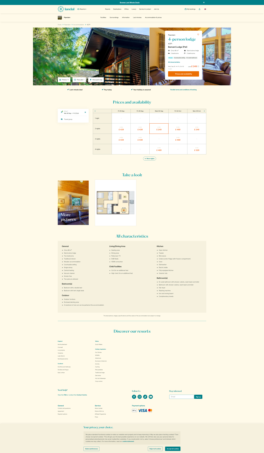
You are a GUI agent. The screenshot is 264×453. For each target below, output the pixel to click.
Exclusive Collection (101, 361)
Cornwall (60, 347)
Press (96, 417)
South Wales (98, 344)
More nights (150, 158)
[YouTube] (151, 398)
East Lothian (61, 372)
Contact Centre (82, 395)
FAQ (65, 395)
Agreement (61, 411)
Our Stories (98, 352)
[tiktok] (145, 398)
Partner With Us (99, 411)
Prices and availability (183, 74)
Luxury (134, 9)
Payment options (62, 414)
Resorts (107, 9)
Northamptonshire (63, 359)
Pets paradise (99, 369)
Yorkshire (60, 353)
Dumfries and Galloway (64, 367)
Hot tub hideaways (100, 378)
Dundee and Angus (63, 369)
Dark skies (98, 375)
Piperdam (171, 35)
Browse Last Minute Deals (130, 2)
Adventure (98, 358)
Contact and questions (64, 408)
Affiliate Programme (100, 414)
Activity (97, 364)
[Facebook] (134, 398)
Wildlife (97, 355)
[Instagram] (140, 398)
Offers (126, 9)
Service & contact (145, 9)
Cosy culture (98, 381)
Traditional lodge (100, 372)
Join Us (156, 9)
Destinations (117, 9)
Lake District (61, 356)
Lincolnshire (61, 350)
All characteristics (174, 62)
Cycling (97, 367)
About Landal (98, 408)
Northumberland (62, 344)
